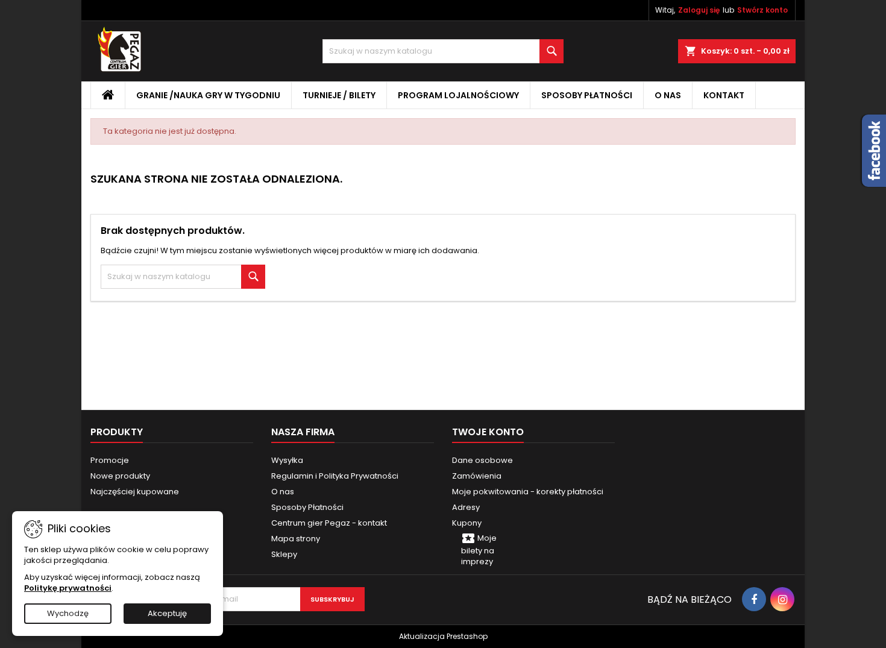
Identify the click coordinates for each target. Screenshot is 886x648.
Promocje (109, 460)
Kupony (467, 523)
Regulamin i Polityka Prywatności (334, 476)
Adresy (466, 507)
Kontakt (723, 95)
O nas (668, 95)
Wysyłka (287, 460)
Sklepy (284, 554)
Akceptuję (167, 613)
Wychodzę (68, 613)
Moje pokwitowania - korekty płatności (527, 491)
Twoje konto (488, 432)
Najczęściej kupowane (134, 491)
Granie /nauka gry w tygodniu (208, 95)
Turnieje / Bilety (339, 95)
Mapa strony (295, 538)
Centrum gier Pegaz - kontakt (329, 523)
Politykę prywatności (68, 588)
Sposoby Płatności (586, 95)
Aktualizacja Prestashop (443, 636)
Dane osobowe (482, 460)
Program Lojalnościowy (458, 95)
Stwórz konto (762, 10)
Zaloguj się (699, 10)
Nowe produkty (120, 476)
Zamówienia (476, 476)
